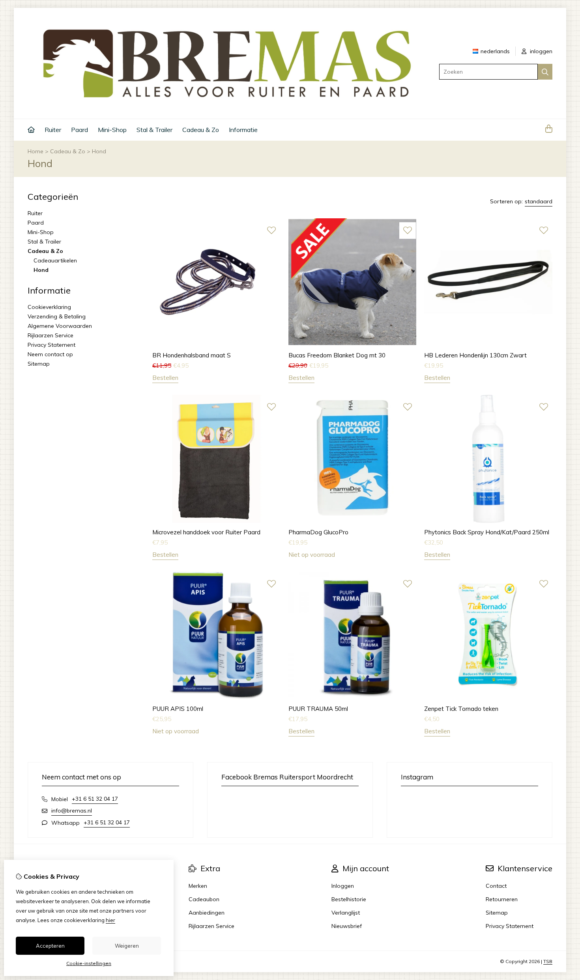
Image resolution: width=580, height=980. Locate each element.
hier (110, 920)
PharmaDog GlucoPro (318, 532)
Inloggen (342, 885)
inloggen (540, 51)
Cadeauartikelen (55, 260)
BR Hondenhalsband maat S (191, 355)
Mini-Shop (112, 130)
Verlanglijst (345, 912)
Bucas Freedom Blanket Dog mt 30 (336, 355)
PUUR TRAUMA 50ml (318, 708)
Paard (79, 130)
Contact (496, 885)
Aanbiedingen (207, 912)
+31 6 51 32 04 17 (95, 798)
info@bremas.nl (71, 810)
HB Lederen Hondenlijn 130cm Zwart (475, 355)
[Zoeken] (545, 72)
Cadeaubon (204, 899)
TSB (547, 961)
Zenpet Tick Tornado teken (461, 708)
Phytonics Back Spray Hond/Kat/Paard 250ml (486, 532)
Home (35, 151)
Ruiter (53, 130)
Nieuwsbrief (346, 926)
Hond (99, 151)
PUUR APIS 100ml (177, 708)
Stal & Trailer (154, 130)
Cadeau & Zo (200, 130)
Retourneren (502, 899)
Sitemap (39, 363)
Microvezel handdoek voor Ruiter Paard (206, 532)
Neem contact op (50, 354)
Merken (198, 885)
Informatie (243, 130)
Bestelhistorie (348, 899)
